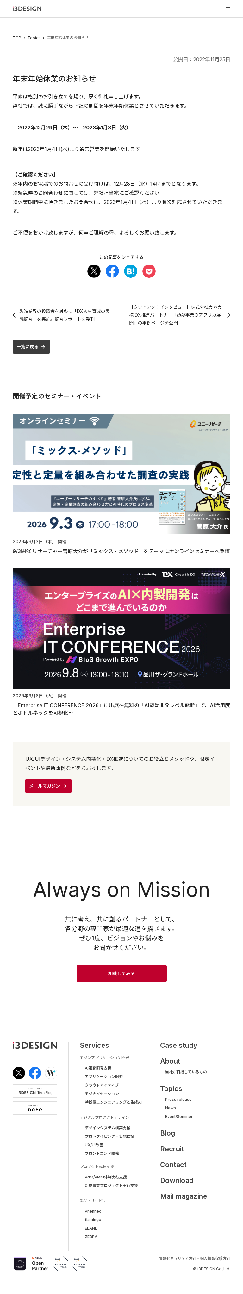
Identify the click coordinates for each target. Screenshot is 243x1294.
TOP (17, 38)
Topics (34, 38)
